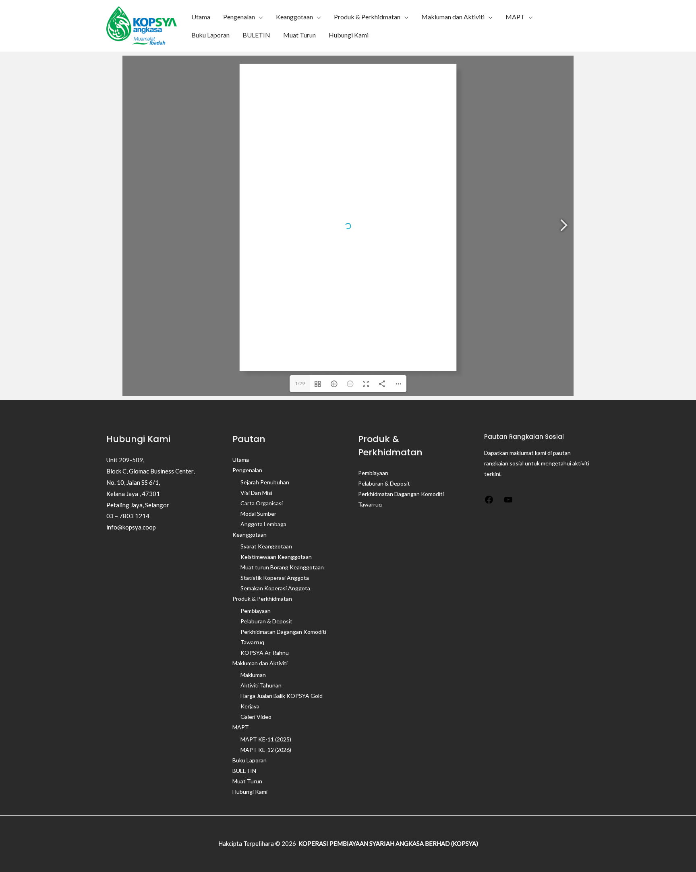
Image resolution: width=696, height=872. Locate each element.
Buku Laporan (210, 35)
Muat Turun (299, 35)
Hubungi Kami (349, 35)
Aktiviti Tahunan (261, 685)
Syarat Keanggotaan (266, 546)
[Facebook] (489, 502)
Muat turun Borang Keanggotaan (282, 567)
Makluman (253, 674)
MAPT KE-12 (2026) (265, 749)
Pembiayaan (255, 610)
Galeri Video (255, 716)
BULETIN (256, 35)
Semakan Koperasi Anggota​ (275, 588)
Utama (200, 17)
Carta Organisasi (261, 503)
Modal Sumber (258, 513)
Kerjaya (249, 706)
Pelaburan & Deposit (266, 621)
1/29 (300, 383)
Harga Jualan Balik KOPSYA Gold (281, 695)
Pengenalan (239, 17)
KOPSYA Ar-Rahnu (264, 652)
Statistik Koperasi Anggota (274, 577)
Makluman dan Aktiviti (453, 17)
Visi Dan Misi (256, 492)
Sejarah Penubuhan (264, 482)
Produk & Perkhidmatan (367, 17)
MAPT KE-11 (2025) (265, 739)
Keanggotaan (294, 17)
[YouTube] (508, 502)
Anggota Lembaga (263, 524)
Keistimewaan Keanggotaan (276, 556)
